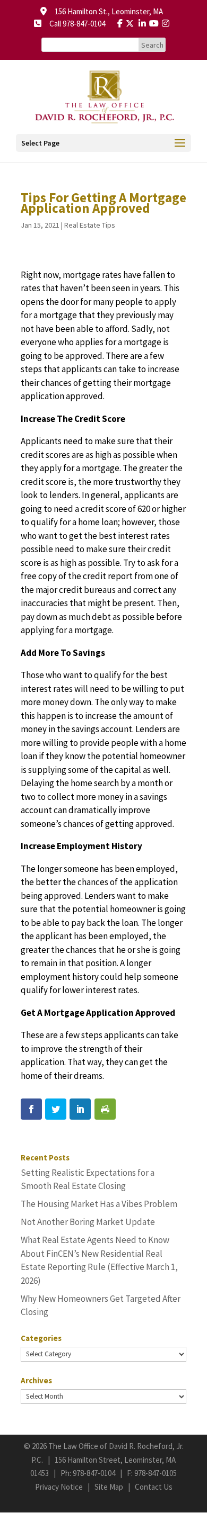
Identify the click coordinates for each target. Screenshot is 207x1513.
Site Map (108, 1487)
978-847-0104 (94, 1473)
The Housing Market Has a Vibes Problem (99, 1204)
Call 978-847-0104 (74, 24)
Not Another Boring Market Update (88, 1222)
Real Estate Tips (89, 225)
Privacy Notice (59, 1487)
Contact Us (153, 1487)
